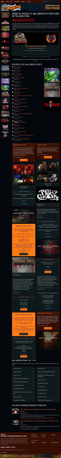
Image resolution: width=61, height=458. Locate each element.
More (29, 1)
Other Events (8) (42, 380)
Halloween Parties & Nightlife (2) (20, 381)
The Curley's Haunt (18, 117)
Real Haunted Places (33, 429)
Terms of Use (34, 436)
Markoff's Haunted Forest (20, 131)
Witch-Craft (16, 124)
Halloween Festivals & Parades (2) (21, 378)
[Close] (57, 456)
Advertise (33, 442)
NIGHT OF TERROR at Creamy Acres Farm (23, 135)
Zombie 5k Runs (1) (42, 396)
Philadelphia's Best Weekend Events (27, 418)
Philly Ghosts (17, 84)
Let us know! (4, 452)
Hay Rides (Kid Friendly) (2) (19, 400)
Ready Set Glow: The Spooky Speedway (23, 113)
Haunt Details (24, 160)
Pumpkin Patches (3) (42, 390)
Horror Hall (16, 81)
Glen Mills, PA (48, 341)
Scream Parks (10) (42, 393)
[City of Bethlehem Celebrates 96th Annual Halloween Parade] (15, 411)
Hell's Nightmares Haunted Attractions (23, 95)
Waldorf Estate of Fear (19, 110)
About (23, 1)
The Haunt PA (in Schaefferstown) (22, 138)
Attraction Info (23, 254)
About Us (43, 434)
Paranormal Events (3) (43, 383)
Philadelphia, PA (23, 215)
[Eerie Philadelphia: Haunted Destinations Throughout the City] (15, 422)
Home (2, 1)
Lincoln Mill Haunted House (20, 102)
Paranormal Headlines (24, 429)
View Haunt (23, 309)
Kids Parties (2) (41, 368)
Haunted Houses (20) (18, 388)
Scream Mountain (18, 74)
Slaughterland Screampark (20, 99)
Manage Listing (55, 442)
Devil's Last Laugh (18, 120)
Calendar (17, 1)
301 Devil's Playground (19, 128)
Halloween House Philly (19, 77)
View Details (23, 203)
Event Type (9, 1)
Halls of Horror (17, 70)
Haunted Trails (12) (17, 396)
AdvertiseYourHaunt (5, 134)
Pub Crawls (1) (41, 386)
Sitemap (53, 434)
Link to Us (43, 436)
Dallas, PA (48, 249)
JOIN (53, 456)
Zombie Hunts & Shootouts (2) (45, 400)
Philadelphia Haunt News (40, 418)
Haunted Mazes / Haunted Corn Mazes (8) (22, 392)
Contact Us (34, 434)
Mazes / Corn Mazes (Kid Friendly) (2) (46, 371)
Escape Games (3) (17, 371)
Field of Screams (17, 92)
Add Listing (43, 442)
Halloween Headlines (50, 418)
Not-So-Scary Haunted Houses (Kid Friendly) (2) (46, 376)
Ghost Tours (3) (17, 375)
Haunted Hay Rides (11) (18, 385)
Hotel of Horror (36, 46)
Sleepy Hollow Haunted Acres (20, 88)
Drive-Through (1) (17, 368)
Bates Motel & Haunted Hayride (21, 106)
